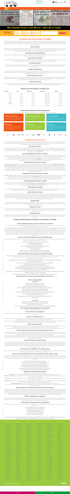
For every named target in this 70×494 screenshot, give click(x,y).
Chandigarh (50, 458)
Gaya (28, 465)
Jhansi (29, 452)
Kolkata (8, 444)
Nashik (18, 435)
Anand (49, 434)
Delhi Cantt (9, 465)
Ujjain (29, 449)
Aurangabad (19, 445)
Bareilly (18, 470)
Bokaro (29, 468)
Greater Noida (50, 437)
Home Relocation (30, 8)
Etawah (60, 442)
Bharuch (49, 435)
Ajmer (29, 447)
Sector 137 (9, 441)
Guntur (60, 465)
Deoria (39, 435)
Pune (8, 475)
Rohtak (39, 463)
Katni (60, 435)
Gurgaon (8, 424)
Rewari (39, 473)
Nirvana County (9, 466)
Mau (59, 438)
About (10, 8)
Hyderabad (9, 470)
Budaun (29, 478)
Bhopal (49, 451)
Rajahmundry (30, 462)
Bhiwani (39, 470)
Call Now (17, 492)
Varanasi (18, 442)
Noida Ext (8, 426)
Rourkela (29, 444)
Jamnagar (29, 448)
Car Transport (22, 8)
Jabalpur (18, 454)
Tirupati (60, 447)
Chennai (8, 472)
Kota (18, 462)
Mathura (29, 473)
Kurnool (29, 461)
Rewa (49, 427)
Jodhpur (18, 458)
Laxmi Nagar (9, 449)
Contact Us (50, 8)
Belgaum (29, 459)
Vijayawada (19, 456)
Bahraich (39, 440)
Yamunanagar (40, 462)
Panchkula (40, 469)
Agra (18, 434)
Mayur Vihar (9, 452)
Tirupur (18, 473)
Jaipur (8, 479)
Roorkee (39, 454)
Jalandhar (19, 476)
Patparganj (9, 455)
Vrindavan (29, 476)
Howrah (18, 451)
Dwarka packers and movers (49, 142)
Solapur (18, 465)
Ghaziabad (19, 431)
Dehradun (29, 440)
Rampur (29, 479)
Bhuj (49, 433)
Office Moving (37, 8)
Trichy (18, 469)
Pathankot (40, 447)
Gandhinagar (50, 430)
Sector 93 (9, 437)
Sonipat (39, 468)
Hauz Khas (9, 445)
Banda (39, 437)
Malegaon (29, 463)
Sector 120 (9, 438)
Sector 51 (8, 431)
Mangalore (29, 456)
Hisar (39, 465)
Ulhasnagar (30, 455)
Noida (35, 160)
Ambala (39, 461)
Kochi (29, 435)
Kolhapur (29, 445)
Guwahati (19, 463)
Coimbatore (19, 455)
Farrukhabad (61, 466)
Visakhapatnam (20, 428)
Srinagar (18, 444)
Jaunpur (39, 434)
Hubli (18, 468)
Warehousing (44, 8)
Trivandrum (50, 470)
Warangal (19, 480)
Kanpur (60, 461)
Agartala (29, 470)
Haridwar (39, 452)
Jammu (29, 454)
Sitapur (49, 438)
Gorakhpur (29, 426)
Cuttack (29, 433)
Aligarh (18, 472)
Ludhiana (18, 433)
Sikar (60, 434)
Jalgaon (60, 463)
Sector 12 (8, 428)
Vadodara (19, 430)
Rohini (8, 458)
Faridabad (19, 424)
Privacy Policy (61, 480)
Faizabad (60, 440)
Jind (38, 475)
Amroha (39, 430)
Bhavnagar (29, 438)
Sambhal (39, 428)
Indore (60, 426)
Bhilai (29, 431)
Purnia (39, 479)
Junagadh (50, 428)
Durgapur (29, 441)
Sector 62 (9, 433)
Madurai (18, 459)
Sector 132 (9, 440)
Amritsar (18, 448)
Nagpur (49, 468)
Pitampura (9, 454)
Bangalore (8, 469)
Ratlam (49, 426)
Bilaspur (29, 472)
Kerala (49, 480)
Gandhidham (50, 431)
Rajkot (18, 441)
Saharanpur (61, 448)
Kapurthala (40, 448)
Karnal (39, 466)
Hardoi (39, 431)
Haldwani (39, 455)
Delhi (18, 427)
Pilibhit (39, 438)
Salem (18, 479)
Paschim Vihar (9, 456)
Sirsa (39, 472)
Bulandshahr (40, 427)
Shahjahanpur (30, 480)
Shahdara (8, 459)
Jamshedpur (30, 430)
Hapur (60, 441)
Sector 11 (8, 427)
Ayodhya (60, 468)
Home (6, 8)
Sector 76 (9, 435)
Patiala (29, 469)
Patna (60, 452)
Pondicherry (50, 473)
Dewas (60, 437)
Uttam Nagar (9, 462)
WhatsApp (52, 492)
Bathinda (39, 442)
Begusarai (40, 480)
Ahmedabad (19, 426)
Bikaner (29, 427)
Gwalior (18, 452)
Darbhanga (40, 478)
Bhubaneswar (19, 478)
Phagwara (40, 449)
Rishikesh (40, 458)
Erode (29, 458)
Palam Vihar (9, 468)
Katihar (60, 469)
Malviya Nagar (9, 451)
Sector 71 (9, 434)
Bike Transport (16, 8)
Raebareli (39, 433)
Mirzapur (39, 426)
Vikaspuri (8, 463)
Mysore (18, 466)
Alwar (49, 447)
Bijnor (39, 441)
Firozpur (39, 445)
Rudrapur (39, 456)
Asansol (29, 442)
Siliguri (29, 451)
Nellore (29, 437)
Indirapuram (9, 447)
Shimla (39, 451)
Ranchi (18, 437)
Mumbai (8, 442)
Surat (8, 478)
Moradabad (19, 475)
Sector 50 (8, 430)
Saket (8, 461)
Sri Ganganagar (61, 470)
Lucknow (8, 480)
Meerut (18, 440)
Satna (49, 424)
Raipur (18, 461)
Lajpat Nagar (9, 448)
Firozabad (29, 434)
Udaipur (29, 466)
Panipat (39, 459)
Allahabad (19, 449)
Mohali (39, 444)
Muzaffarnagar (30, 475)
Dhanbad (18, 447)
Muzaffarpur (40, 476)
